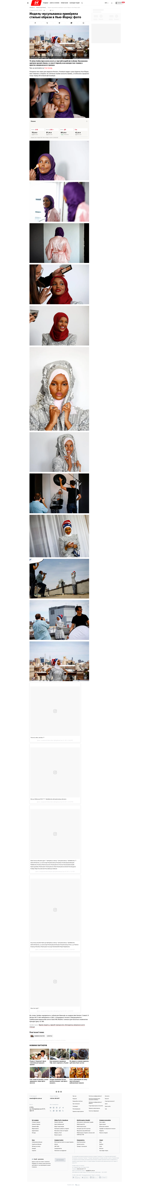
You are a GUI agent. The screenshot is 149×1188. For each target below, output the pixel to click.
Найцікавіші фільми (37, 1142)
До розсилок (60, 1160)
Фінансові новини (104, 1126)
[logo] (36, 3)
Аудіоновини (35, 1130)
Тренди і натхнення (82, 1146)
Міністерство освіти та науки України (63, 1142)
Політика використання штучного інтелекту (94, 1099)
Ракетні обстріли (58, 1122)
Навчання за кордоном (60, 1150)
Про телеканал (76, 1103)
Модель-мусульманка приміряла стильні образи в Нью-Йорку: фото (63, 7)
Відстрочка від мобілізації (83, 1130)
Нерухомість (81, 1140)
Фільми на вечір (36, 1146)
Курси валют (102, 1124)
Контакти (107, 1096)
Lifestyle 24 (32, 7)
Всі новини (35, 1120)
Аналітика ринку (81, 1142)
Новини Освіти (58, 1140)
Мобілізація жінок (81, 1126)
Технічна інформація (94, 1110)
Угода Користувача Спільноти (96, 1105)
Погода (34, 1132)
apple (85, 1177)
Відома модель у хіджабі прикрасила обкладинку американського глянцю (57, 1026)
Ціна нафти (102, 1122)
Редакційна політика (77, 1101)
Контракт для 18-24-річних (83, 1128)
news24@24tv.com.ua (35, 1098)
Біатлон (101, 1148)
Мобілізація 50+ (81, 1124)
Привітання (64, 3)
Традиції (45, 3)
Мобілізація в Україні (83, 1120)
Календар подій (75, 3)
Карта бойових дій (59, 1124)
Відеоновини (35, 1128)
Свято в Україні (54, 3)
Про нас (74, 1096)
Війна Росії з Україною (61, 1120)
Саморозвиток (58, 1148)
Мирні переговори (59, 1126)
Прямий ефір (35, 1126)
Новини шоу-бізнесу (41, 7)
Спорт (101, 1140)
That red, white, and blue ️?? (37, 737)
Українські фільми (36, 1144)
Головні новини (36, 1122)
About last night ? (34, 1008)
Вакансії (107, 1098)
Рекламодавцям (76, 1108)
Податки (101, 1130)
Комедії (34, 1148)
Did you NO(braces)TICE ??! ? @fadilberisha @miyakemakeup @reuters (48, 799)
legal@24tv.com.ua (90, 1170)
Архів (106, 1103)
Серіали (34, 1150)
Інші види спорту (103, 1150)
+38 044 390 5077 (54, 1098)
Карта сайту (108, 1106)
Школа (56, 1144)
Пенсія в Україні (103, 1132)
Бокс (100, 1142)
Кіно (33, 1140)
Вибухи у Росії (58, 1132)
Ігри (106, 1108)
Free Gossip (48, 68)
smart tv (94, 1177)
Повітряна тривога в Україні (61, 1128)
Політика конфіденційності (95, 1096)
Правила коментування (94, 1108)
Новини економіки (105, 1120)
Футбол (101, 1144)
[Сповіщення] (112, 3)
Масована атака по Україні (61, 1130)
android (76, 1177)
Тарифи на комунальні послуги (107, 1128)
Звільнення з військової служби (85, 1122)
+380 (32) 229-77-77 (81, 1169)
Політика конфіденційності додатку (95, 1103)
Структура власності (110, 1101)
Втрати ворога (58, 1135)
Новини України (36, 1124)
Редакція (75, 1098)
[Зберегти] (83, 23)
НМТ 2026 (56, 1146)
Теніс (100, 1146)
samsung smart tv (103, 1177)
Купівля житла (80, 1144)
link (50, 1107)
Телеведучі (75, 1106)
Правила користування (78, 1111)
